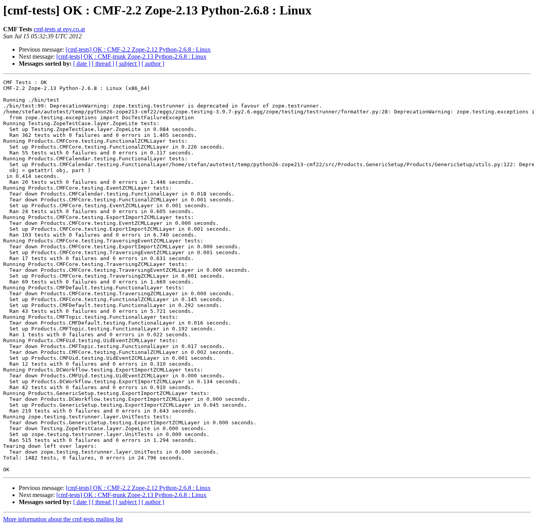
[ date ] (81, 63)
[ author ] (153, 63)
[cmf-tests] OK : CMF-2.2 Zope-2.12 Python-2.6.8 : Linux (138, 49)
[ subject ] (128, 63)
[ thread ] (103, 63)
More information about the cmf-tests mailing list (63, 519)
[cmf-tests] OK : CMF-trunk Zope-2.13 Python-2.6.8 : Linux (131, 56)
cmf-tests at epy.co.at (59, 29)
